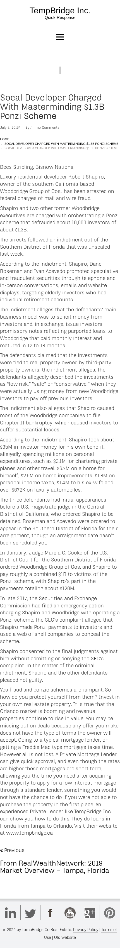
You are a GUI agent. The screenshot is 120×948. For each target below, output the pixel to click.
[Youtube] (70, 912)
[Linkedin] (10, 912)
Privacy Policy (85, 929)
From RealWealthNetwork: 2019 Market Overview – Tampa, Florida (54, 866)
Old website (65, 937)
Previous (14, 850)
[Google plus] (89, 912)
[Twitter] (30, 912)
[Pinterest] (109, 912)
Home (4, 139)
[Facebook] (50, 912)
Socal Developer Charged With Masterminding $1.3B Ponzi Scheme (61, 143)
